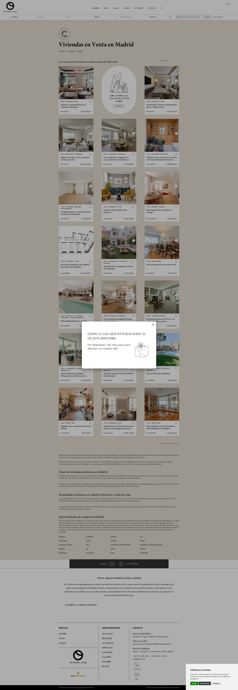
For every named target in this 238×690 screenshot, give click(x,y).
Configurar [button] (216, 683)
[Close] (153, 324)
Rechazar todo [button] (204, 683)
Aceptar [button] (194, 683)
